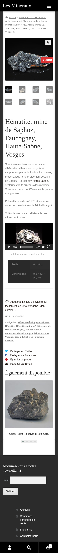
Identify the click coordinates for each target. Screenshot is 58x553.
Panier (45, 545)
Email (6, 480)
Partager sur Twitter (21, 351)
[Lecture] (9, 247)
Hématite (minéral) (26, 326)
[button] (48, 42)
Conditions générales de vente (27, 520)
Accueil (12, 17)
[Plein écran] (48, 247)
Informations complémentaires (29, 254)
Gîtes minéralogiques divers (33, 322)
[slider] (26, 247)
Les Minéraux (17, 6)
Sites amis (26, 529)
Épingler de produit (21, 359)
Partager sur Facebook (23, 355)
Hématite (10, 326)
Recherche (29, 547)
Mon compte (9, 547)
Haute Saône (40, 180)
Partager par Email (21, 363)
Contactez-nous (29, 536)
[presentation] (3, 441)
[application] (29, 236)
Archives (25, 509)
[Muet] (43, 247)
